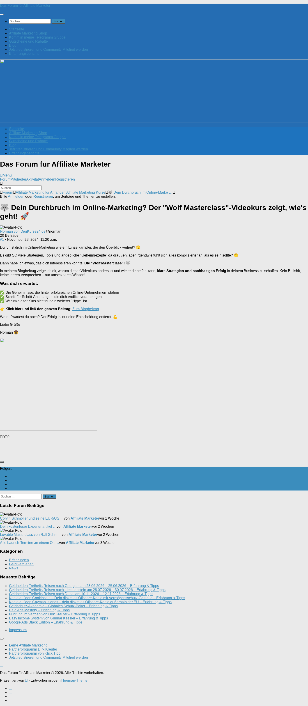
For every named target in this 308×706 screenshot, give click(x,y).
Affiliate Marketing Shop (28, 33)
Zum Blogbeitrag (85, 309)
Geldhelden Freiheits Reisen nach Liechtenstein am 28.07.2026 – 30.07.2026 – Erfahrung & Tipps (87, 590)
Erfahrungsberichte (24, 53)
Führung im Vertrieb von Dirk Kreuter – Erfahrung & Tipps (54, 614)
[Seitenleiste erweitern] (2, 462)
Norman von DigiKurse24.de (23, 231)
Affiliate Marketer (85, 518)
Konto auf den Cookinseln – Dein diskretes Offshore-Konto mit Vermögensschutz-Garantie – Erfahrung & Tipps (97, 598)
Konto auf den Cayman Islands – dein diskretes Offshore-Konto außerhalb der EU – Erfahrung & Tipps (90, 602)
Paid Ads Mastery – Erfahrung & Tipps (39, 610)
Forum (5, 179)
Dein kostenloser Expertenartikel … (28, 526)
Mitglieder (18, 179)
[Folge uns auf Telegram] (10, 488)
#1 (2, 239)
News (13, 568)
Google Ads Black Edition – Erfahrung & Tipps (46, 622)
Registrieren (65, 179)
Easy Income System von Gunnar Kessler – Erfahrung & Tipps (58, 618)
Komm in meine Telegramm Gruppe (37, 37)
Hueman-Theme (74, 680)
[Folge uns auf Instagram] (10, 484)
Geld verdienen (21, 564)
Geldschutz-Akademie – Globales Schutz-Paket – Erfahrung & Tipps (63, 606)
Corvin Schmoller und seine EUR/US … (32, 518)
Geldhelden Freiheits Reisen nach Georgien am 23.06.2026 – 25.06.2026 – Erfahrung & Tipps (84, 586)
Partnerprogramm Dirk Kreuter (33, 649)
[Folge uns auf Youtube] (10, 476)
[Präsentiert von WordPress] (26, 680)
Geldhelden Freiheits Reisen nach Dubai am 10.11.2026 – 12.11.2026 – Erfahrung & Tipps (81, 594)
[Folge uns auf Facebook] (10, 480)
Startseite (16, 29)
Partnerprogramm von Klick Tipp (34, 653)
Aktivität (32, 179)
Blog (12, 45)
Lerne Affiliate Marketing (28, 645)
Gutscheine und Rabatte (28, 41)
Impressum (18, 630)
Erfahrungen (19, 560)
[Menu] (2, 14)
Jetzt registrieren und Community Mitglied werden (48, 49)
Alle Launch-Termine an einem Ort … (29, 543)
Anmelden (47, 179)
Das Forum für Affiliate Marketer (25, 5)
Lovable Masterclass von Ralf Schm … (31, 534)
